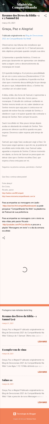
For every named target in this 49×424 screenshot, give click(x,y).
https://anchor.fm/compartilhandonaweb (19, 206)
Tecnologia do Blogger (26, 414)
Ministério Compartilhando (24, 5)
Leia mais (42, 341)
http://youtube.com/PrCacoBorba (17, 224)
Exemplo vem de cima (14, 349)
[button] (45, 16)
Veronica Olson (31, 419)
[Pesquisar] (45, 5)
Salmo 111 (7, 380)
